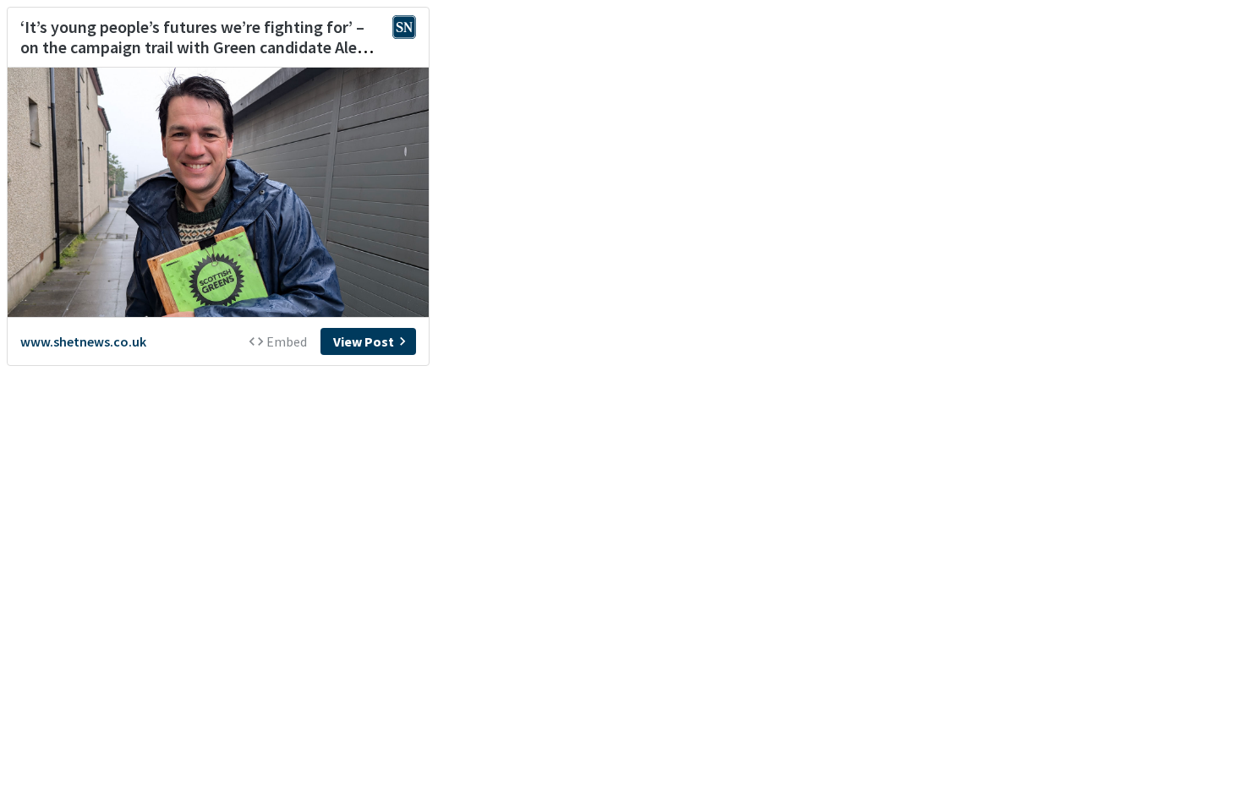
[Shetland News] (404, 28)
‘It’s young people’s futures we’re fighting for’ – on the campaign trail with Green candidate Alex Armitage (192, 47)
